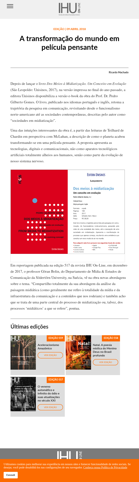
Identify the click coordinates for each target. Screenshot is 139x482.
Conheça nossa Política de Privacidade (105, 467)
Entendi (10, 474)
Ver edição (50, 355)
